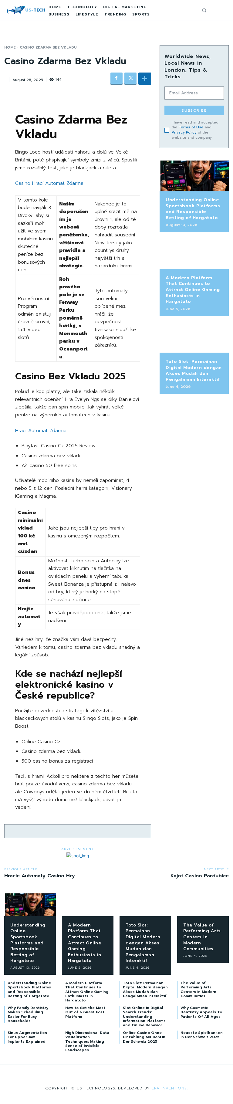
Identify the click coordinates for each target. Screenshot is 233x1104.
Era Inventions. (170, 1088)
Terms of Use (191, 127)
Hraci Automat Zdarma (40, 430)
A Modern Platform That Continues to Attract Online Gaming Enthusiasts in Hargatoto (193, 290)
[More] (144, 79)
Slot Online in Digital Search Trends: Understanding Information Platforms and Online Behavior (144, 1016)
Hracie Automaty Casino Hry (39, 875)
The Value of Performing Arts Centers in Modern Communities (202, 937)
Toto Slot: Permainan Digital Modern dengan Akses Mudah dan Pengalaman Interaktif (194, 370)
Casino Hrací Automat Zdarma (49, 183)
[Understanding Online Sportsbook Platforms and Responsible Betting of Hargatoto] (194, 176)
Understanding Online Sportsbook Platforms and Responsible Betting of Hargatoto (193, 209)
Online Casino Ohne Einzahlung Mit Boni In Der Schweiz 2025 (144, 1037)
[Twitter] (130, 79)
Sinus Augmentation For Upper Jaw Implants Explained (27, 1037)
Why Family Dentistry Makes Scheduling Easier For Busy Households (28, 1014)
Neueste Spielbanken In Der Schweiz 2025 (202, 1035)
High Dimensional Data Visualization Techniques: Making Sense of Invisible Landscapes (87, 1041)
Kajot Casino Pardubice (200, 875)
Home (10, 47)
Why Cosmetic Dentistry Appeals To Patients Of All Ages (201, 1012)
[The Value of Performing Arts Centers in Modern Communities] (203, 904)
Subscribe (194, 110)
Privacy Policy (184, 132)
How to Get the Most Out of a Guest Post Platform (85, 1012)
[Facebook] (116, 79)
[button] (204, 10)
